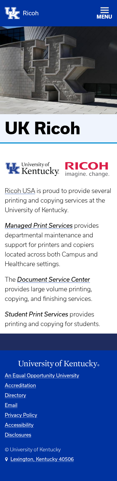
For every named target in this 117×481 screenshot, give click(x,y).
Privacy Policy (21, 415)
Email (11, 405)
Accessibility (19, 425)
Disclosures (18, 435)
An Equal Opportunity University (42, 375)
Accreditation (20, 385)
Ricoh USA (20, 190)
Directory (15, 395)
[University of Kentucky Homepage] (58, 364)
